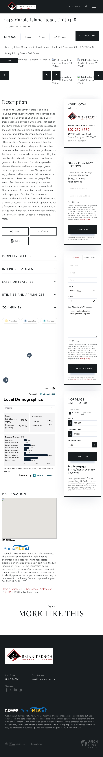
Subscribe (82, 229)
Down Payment (75, 429)
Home (5, 588)
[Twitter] (10, 690)
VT (22, 588)
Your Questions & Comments (80, 307)
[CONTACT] (87, 36)
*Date (70, 286)
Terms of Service (87, 379)
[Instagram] (20, 690)
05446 (8, 591)
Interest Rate (74, 440)
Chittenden (32, 588)
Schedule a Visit (89, 258)
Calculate (82, 456)
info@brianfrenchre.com (44, 679)
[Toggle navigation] (94, 6)
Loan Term (73, 409)
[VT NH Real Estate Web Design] (89, 744)
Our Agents (82, 141)
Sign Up (67, 6)
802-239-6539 (78, 129)
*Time (70, 296)
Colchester (46, 588)
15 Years (87, 412)
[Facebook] (6, 690)
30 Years (75, 412)
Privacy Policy (85, 219)
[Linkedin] (15, 690)
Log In (77, 6)
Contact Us (72, 141)
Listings (15, 588)
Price (70, 418)
